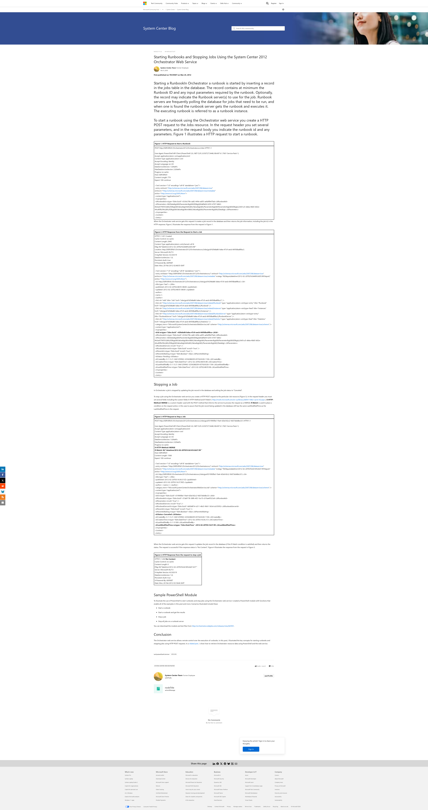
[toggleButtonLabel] (283, 9)
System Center (171, 9)
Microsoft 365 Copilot (220, 796)
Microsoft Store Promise (162, 796)
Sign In (281, 3)
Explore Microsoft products (132, 796)
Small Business (218, 800)
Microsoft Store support (162, 782)
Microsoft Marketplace (251, 793)
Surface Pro (128, 775)
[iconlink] (158, 688)
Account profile (160, 775)
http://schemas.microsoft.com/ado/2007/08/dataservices (190, 188)
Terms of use (248, 806)
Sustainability (278, 800)
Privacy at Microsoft (280, 786)
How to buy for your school (193, 789)
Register (274, 3)
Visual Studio (248, 800)
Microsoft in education (192, 775)
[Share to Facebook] (217, 763)
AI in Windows (129, 793)
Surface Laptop (129, 779)
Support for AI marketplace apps (253, 786)
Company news (279, 782)
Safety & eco (266, 806)
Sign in (251, 749)
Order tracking (160, 789)
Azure (246, 775)
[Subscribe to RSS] (232, 763)
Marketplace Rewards (251, 796)
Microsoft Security (219, 779)
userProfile (269, 676)
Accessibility (278, 796)
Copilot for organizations (131, 786)
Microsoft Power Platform (221, 789)
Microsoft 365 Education (192, 786)
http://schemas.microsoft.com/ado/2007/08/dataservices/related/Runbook (192, 303)
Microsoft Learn (249, 782)
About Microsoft (279, 779)
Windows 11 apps (129, 800)
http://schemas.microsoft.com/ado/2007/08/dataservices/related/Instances (192, 308)
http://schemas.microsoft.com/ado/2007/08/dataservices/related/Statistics (191, 319)
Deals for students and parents (194, 796)
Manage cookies (237, 806)
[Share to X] (221, 763)
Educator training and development (195, 793)
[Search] (267, 3)
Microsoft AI (217, 775)
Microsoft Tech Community (252, 789)
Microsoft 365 (217, 786)
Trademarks (257, 806)
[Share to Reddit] (225, 763)
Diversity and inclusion (281, 793)
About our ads (284, 806)
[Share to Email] (236, 763)
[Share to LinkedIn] (214, 763)
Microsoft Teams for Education (194, 782)
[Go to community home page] (145, 3)
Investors (277, 789)
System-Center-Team (168, 68)
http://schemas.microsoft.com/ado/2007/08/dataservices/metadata (189, 191)
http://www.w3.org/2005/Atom (173, 193)
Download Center (160, 779)
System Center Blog (182, 9)
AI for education (190, 800)
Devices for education (191, 779)
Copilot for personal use (131, 789)
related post (194, 643)
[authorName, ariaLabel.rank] (156, 69)
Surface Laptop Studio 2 (131, 782)
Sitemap (209, 806)
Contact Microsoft (219, 806)
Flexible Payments (161, 800)
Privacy (229, 806)
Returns (158, 786)
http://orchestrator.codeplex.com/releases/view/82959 (213, 626)
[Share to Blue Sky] (228, 763)
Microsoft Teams (218, 793)
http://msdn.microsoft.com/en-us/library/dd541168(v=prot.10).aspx (238, 399)
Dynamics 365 (218, 782)
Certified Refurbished (161, 793)
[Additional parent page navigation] (162, 9)
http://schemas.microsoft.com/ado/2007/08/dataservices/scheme (243, 324)
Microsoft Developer (250, 779)
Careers (277, 775)
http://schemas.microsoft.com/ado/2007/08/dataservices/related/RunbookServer (194, 313)
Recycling (275, 806)
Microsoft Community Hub (151, 9)
